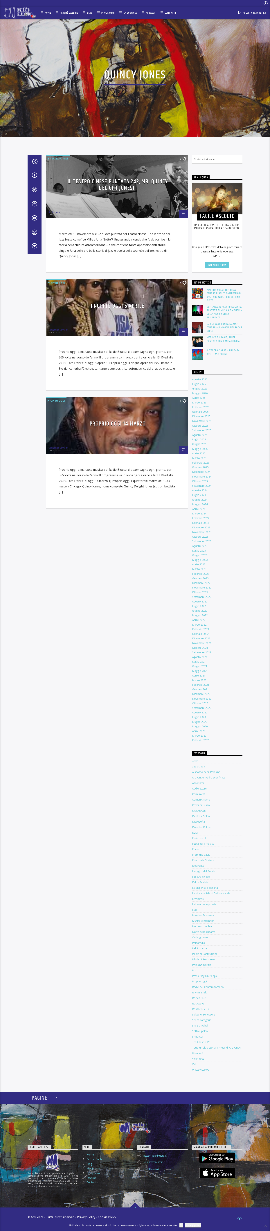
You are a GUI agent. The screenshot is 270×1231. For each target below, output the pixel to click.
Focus (195, 849)
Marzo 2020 (199, 735)
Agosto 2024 (199, 490)
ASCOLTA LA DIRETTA (254, 12)
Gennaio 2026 (200, 411)
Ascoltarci (198, 783)
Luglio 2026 (199, 384)
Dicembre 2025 (201, 416)
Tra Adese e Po (201, 1042)
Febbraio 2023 (200, 573)
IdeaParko (198, 865)
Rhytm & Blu (199, 992)
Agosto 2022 (199, 601)
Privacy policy (193, 1225)
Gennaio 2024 (200, 523)
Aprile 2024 (198, 509)
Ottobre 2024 (200, 481)
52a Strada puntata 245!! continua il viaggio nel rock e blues (224, 327)
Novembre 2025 (201, 421)
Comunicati (199, 794)
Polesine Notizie (201, 965)
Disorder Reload (201, 827)
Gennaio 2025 (200, 467)
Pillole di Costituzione (204, 954)
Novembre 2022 (201, 587)
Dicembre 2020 (201, 694)
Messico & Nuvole (203, 915)
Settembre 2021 (201, 652)
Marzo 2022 (199, 624)
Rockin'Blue (199, 998)
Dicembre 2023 (201, 527)
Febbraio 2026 (200, 407)
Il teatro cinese (57, 158)
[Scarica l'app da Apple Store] (217, 1173)
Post (195, 970)
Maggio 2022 (200, 615)
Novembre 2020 (201, 698)
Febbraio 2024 (200, 518)
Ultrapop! (197, 1053)
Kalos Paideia (200, 882)
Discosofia (198, 821)
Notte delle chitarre (203, 932)
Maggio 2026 (200, 393)
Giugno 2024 (199, 499)
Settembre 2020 (201, 708)
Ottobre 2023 (200, 536)
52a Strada (198, 766)
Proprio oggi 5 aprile (117, 306)
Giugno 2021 (199, 666)
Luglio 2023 (199, 550)
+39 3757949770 (153, 1162)
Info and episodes (217, 265)
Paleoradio (198, 943)
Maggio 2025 (200, 449)
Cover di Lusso (201, 805)
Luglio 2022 (199, 606)
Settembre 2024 (201, 485)
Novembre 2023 (201, 532)
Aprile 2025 (198, 453)
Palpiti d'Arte (199, 948)
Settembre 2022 (201, 597)
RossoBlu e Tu (201, 1009)
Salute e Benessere (203, 1014)
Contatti (170, 12)
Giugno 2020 (199, 722)
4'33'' (195, 761)
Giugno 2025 (199, 444)
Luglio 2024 (199, 495)
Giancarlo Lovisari (58, 329)
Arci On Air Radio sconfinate (208, 777)
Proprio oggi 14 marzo (118, 423)
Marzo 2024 (199, 513)
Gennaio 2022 (200, 634)
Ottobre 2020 (200, 703)
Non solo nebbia (202, 926)
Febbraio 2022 (200, 629)
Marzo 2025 (199, 458)
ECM (195, 832)
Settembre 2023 (201, 541)
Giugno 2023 (199, 555)
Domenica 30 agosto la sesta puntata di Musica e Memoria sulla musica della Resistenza (224, 312)
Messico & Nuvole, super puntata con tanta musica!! (224, 339)
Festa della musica (203, 843)
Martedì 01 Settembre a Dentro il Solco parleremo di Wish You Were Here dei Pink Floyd (224, 295)
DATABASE (199, 810)
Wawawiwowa (200, 1069)
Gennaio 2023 (200, 578)
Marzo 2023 (199, 569)
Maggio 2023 (200, 559)
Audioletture (199, 788)
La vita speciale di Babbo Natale (211, 893)
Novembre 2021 (201, 643)
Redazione (54, 212)
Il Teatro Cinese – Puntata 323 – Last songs (223, 352)
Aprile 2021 (198, 675)
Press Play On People (205, 976)
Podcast (151, 12)
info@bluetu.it (151, 1169)
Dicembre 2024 (201, 471)
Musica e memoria (203, 921)
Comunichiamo (201, 799)
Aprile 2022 (198, 620)
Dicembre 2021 (201, 638)
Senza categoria (201, 1020)
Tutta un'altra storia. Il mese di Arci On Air (217, 1047)
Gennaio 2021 (200, 689)
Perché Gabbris (69, 12)
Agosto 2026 (199, 379)
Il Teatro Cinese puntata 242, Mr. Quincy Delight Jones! (118, 185)
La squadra (130, 12)
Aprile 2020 (198, 731)
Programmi (108, 12)
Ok (181, 1225)
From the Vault (201, 854)
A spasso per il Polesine (206, 772)
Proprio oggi (56, 283)
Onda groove (200, 937)
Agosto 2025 (199, 435)
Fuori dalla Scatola (203, 860)
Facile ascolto (200, 838)
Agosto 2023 (199, 546)
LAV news (198, 898)
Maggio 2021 (200, 671)
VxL (194, 1064)
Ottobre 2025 (200, 425)
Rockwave (198, 1003)
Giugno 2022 (199, 610)
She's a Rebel (200, 1025)
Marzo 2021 (199, 680)
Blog (89, 12)
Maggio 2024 (200, 504)
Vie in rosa (198, 1058)
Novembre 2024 (201, 476)
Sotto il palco (200, 1031)
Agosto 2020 (199, 712)
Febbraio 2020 (200, 740)
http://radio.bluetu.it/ (155, 1155)
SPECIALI (197, 1036)
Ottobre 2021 (200, 647)
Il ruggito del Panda (203, 871)
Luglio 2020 (199, 717)
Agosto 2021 (199, 657)
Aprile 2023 (198, 564)
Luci (194, 909)
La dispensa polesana (205, 887)
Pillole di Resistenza (203, 959)
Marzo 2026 (199, 402)
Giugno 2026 (199, 388)
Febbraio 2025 (200, 462)
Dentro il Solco (201, 816)
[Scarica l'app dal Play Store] (217, 1158)
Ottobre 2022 (200, 592)
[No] (265, 1226)
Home (48, 12)
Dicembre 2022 (201, 583)
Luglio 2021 (199, 661)
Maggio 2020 (200, 726)
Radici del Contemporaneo (208, 987)
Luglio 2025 (199, 439)
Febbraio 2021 (200, 684)
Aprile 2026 (198, 397)
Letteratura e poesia (204, 904)
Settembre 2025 (201, 430)
